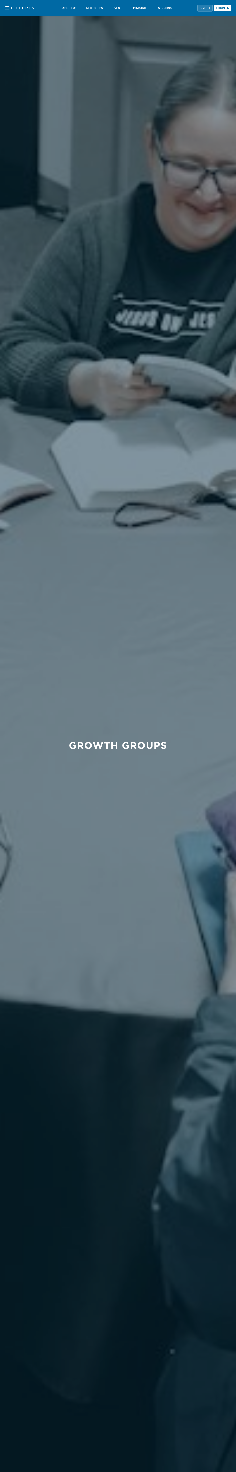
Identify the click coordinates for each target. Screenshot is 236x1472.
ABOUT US (69, 8)
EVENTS (118, 8)
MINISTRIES (140, 8)
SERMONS (165, 8)
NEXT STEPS (94, 8)
